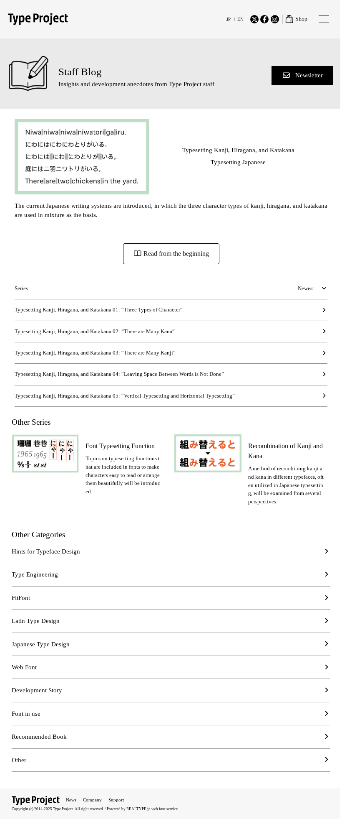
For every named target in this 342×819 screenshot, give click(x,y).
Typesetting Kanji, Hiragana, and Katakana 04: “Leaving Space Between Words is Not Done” (119, 374)
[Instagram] (275, 19)
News (71, 799)
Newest (306, 288)
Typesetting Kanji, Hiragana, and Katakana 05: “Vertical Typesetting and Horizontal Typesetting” (125, 396)
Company (92, 799)
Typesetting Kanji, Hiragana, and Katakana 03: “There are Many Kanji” (95, 353)
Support (116, 799)
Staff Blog (80, 71)
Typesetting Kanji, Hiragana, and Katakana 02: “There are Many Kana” (95, 331)
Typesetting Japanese (238, 162)
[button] (302, 75)
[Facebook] (264, 19)
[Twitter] (254, 19)
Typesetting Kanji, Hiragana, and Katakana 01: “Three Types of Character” (99, 309)
